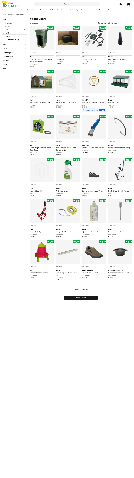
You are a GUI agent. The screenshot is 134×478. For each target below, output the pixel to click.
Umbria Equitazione (115, 270)
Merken (108, 10)
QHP (31, 188)
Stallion (111, 57)
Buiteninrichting (73, 10)
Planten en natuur (86, 10)
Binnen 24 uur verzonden (10, 10)
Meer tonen (81, 297)
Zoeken (67, 4)
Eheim (84, 57)
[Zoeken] (36, 4)
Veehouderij (43, 10)
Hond (22, 10)
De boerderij (54, 10)
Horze (110, 145)
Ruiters (63, 10)
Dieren (34, 10)
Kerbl (32, 57)
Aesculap (85, 145)
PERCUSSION (87, 270)
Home (4, 14)
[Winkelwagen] (128, 4)
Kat (28, 10)
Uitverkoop (99, 10)
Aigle (84, 188)
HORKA (85, 100)
